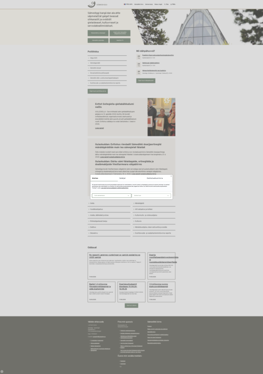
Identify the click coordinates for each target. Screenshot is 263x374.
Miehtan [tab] (95, 178)
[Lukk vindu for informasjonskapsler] (171, 176)
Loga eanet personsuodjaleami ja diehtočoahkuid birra (114, 188)
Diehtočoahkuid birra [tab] (155, 178)
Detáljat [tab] (122, 178)
